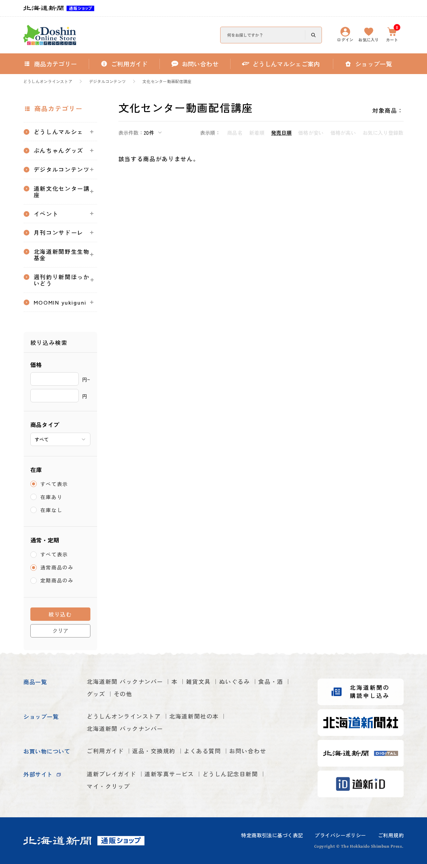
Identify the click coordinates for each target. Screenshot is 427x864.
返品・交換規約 (153, 751)
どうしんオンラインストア (47, 81)
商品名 (235, 132)
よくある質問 (202, 751)
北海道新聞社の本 (194, 716)
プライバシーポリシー (340, 835)
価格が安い (311, 132)
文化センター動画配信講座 (166, 81)
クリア (60, 630)
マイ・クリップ (108, 786)
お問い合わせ (247, 751)
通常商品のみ (57, 567)
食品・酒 (270, 681)
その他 (123, 694)
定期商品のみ (57, 580)
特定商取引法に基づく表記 (272, 835)
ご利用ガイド (105, 751)
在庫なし (51, 510)
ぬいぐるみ (234, 681)
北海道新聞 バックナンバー (125, 681)
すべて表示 (54, 484)
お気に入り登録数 (383, 132)
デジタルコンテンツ (107, 81)
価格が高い (343, 132)
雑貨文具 (198, 681)
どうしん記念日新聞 (230, 774)
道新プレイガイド (111, 774)
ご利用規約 (391, 835)
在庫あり (51, 497)
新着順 (257, 132)
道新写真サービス (169, 774)
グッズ (96, 694)
